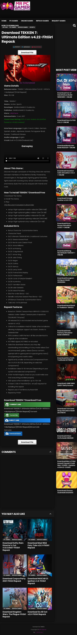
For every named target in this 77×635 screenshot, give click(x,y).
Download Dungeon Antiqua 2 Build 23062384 (65, 280)
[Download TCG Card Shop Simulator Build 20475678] (66, 397)
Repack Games (42, 21)
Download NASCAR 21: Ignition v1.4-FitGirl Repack (38, 581)
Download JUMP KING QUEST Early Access (66, 384)
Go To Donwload (27, 83)
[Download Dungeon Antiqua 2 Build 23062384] (66, 267)
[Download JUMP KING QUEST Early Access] (66, 372)
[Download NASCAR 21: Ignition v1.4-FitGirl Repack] (40, 565)
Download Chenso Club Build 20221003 (65, 491)
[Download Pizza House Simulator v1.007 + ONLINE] (66, 212)
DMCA (42, 627)
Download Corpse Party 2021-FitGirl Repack (14, 579)
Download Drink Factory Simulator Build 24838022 (64, 333)
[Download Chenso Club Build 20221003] (66, 479)
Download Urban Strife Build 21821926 (65, 437)
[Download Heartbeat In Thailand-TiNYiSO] (66, 294)
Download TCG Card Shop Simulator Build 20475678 (65, 410)
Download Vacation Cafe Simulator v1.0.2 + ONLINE (66, 173)
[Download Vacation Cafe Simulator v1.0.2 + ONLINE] (66, 160)
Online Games (27, 21)
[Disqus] (27, 482)
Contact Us (36, 627)
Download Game (15, 433)
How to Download (10, 25)
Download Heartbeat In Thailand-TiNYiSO (66, 306)
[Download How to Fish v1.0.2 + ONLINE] (66, 109)
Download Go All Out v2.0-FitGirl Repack (37, 613)
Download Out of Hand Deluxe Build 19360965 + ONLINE (64, 95)
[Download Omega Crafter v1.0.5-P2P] (66, 187)
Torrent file (14, 415)
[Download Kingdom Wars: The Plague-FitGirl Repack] (15, 599)
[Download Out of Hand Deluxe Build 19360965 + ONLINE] (66, 82)
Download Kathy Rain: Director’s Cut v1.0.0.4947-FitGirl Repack (13, 547)
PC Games (13, 21)
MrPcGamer (40, 632)
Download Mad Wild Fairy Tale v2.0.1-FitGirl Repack (38, 545)
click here (14, 113)
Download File (27, 53)
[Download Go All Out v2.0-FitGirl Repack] (40, 599)
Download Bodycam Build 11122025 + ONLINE (66, 146)
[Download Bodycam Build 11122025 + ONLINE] (66, 134)
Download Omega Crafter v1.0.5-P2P (64, 199)
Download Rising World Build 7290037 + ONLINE (66, 253)
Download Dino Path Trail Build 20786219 (65, 359)
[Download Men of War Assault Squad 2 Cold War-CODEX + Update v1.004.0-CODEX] (66, 450)
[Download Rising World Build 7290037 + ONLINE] (66, 240)
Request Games (58, 21)
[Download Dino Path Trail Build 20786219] (66, 347)
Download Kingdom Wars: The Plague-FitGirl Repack (14, 614)
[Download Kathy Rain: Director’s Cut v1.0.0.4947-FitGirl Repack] (15, 530)
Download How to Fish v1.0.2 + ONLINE (66, 121)
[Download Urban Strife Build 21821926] (66, 425)
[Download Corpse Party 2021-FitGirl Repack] (15, 565)
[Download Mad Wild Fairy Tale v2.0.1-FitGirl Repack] (40, 530)
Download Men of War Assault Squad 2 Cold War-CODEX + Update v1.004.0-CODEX (66, 464)
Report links (37, 47)
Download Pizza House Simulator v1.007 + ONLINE (64, 225)
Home (4, 21)
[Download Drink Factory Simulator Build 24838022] (66, 320)
